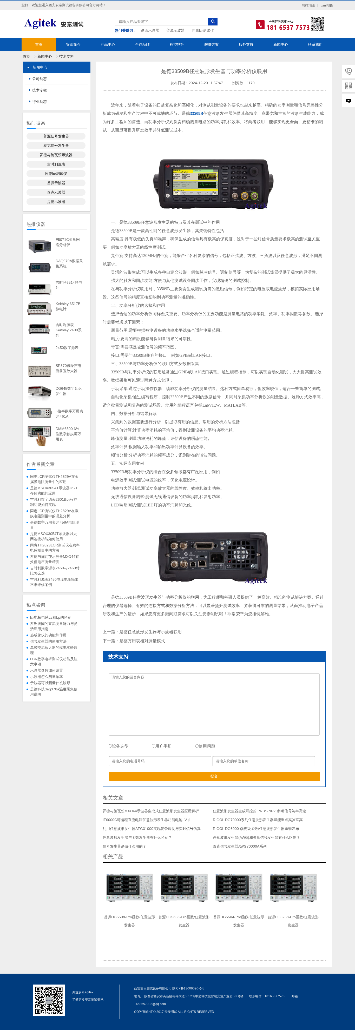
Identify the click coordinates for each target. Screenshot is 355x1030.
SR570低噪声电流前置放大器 (68, 368)
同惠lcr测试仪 (203, 30)
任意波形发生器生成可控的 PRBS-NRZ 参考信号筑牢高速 (259, 811)
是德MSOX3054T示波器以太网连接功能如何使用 (53, 536)
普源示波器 (175, 30)
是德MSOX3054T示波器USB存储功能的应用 (53, 490)
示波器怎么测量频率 (46, 677)
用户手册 (163, 746)
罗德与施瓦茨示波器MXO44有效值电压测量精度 (54, 559)
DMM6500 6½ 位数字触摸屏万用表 (68, 434)
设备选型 (120, 746)
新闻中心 (280, 44)
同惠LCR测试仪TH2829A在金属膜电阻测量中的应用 (54, 479)
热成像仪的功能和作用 (48, 635)
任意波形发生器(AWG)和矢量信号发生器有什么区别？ (256, 837)
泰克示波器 (56, 192)
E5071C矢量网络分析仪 (68, 242)
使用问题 (207, 746)
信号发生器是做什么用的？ (124, 846)
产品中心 (108, 44)
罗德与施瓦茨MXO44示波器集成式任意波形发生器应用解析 (151, 811)
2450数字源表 (67, 348)
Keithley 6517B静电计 (68, 306)
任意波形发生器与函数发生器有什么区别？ (137, 837)
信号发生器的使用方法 (48, 641)
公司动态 (39, 79)
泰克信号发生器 (56, 145)
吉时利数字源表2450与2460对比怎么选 (55, 570)
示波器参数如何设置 (46, 670)
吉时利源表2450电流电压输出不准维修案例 (54, 582)
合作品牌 (142, 44)
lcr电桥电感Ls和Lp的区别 (50, 617)
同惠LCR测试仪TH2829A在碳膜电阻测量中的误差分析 (54, 513)
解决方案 (211, 44)
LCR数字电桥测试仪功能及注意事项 (53, 661)
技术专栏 (66, 56)
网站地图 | (310, 5)
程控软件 (177, 44)
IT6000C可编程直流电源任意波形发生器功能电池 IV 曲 (147, 820)
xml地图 (327, 5)
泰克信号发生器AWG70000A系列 (240, 846)
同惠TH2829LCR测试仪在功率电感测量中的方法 (55, 547)
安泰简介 (73, 44)
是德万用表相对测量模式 (142, 641)
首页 (38, 44)
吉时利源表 (56, 164)
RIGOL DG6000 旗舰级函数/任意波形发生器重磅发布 (256, 829)
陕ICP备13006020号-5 (188, 988)
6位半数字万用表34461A (69, 413)
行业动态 (39, 102)
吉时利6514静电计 (69, 285)
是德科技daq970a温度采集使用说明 (53, 691)
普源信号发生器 (56, 136)
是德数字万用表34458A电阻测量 (54, 525)
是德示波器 (150, 30)
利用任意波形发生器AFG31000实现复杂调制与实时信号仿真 (152, 829)
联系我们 (315, 44)
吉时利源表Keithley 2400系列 (69, 330)
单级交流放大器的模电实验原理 (53, 650)
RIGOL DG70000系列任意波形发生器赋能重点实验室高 (258, 820)
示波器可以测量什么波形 (50, 683)
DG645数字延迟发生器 (69, 391)
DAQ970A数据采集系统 (69, 263)
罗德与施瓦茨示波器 (56, 155)
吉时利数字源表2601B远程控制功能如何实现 (53, 502)
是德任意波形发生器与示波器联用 (150, 632)
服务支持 (246, 44)
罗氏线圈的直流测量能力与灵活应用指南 (53, 626)
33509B (196, 113)
